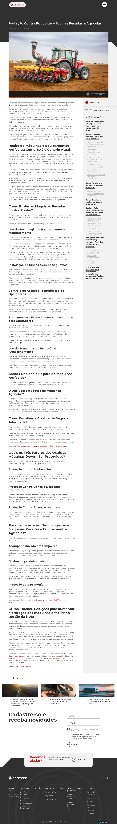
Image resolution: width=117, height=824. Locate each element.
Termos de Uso (91, 729)
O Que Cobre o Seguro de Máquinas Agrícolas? (95, 193)
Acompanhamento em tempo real (95, 251)
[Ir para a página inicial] (17, 4)
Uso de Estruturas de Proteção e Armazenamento (96, 176)
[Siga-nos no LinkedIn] (105, 778)
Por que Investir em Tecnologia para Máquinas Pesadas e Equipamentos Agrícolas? (95, 242)
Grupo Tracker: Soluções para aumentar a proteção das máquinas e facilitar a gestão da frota (95, 272)
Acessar (81, 759)
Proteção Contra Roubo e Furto (94, 219)
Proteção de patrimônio (92, 262)
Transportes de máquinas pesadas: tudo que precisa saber (42, 446)
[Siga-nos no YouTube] (107, 778)
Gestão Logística (16, 656)
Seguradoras (50, 799)
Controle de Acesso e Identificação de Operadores (95, 159)
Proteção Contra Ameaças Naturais (94, 232)
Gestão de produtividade (93, 256)
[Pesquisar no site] (86, 102)
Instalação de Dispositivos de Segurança (93, 152)
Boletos (89, 801)
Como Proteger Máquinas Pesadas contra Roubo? (94, 136)
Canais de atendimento (92, 793)
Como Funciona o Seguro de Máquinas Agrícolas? (95, 185)
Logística (49, 796)
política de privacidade (87, 736)
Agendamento (92, 798)
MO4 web (104, 822)
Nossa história (12, 789)
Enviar (76, 744)
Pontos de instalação (90, 806)
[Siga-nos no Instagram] (99, 778)
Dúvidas (61, 788)
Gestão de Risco (60, 658)
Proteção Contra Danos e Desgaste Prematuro (95, 226)
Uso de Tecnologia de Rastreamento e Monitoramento (95, 144)
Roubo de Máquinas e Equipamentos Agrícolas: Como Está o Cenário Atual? (95, 125)
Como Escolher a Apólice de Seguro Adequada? (94, 202)
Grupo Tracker (25, 667)
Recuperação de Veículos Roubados (26, 806)
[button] (104, 4)
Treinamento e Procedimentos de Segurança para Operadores (95, 168)
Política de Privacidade (78, 731)
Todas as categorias (100, 110)
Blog (79, 788)
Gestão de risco (23, 28)
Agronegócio (50, 792)
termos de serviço (76, 738)
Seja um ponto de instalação (71, 796)
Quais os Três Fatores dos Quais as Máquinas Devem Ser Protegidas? (95, 211)
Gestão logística (23, 793)
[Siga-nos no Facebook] (102, 778)
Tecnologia (38, 788)
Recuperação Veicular (30, 645)
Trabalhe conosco (90, 812)
